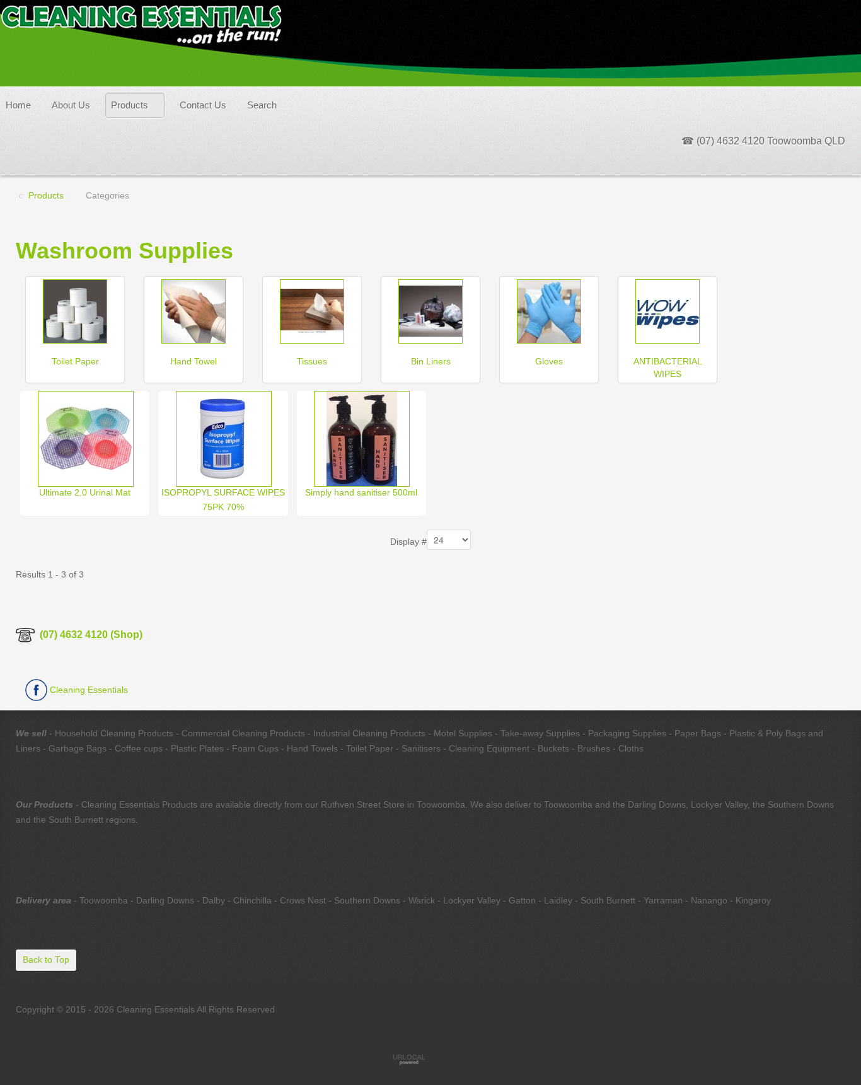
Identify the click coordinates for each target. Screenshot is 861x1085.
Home (18, 105)
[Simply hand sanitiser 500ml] (362, 437)
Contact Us (203, 105)
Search (262, 105)
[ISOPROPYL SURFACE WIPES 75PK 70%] (224, 437)
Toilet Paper (75, 361)
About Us (71, 105)
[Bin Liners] (430, 310)
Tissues (312, 361)
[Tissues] (312, 310)
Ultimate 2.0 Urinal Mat (84, 492)
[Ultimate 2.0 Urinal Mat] (86, 437)
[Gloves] (549, 310)
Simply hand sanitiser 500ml (361, 492)
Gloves (549, 361)
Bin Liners (431, 361)
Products (129, 105)
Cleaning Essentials (87, 690)
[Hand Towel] (193, 310)
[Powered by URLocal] (430, 1059)
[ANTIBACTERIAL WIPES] (667, 310)
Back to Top (46, 959)
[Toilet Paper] (75, 310)
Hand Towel (193, 361)
